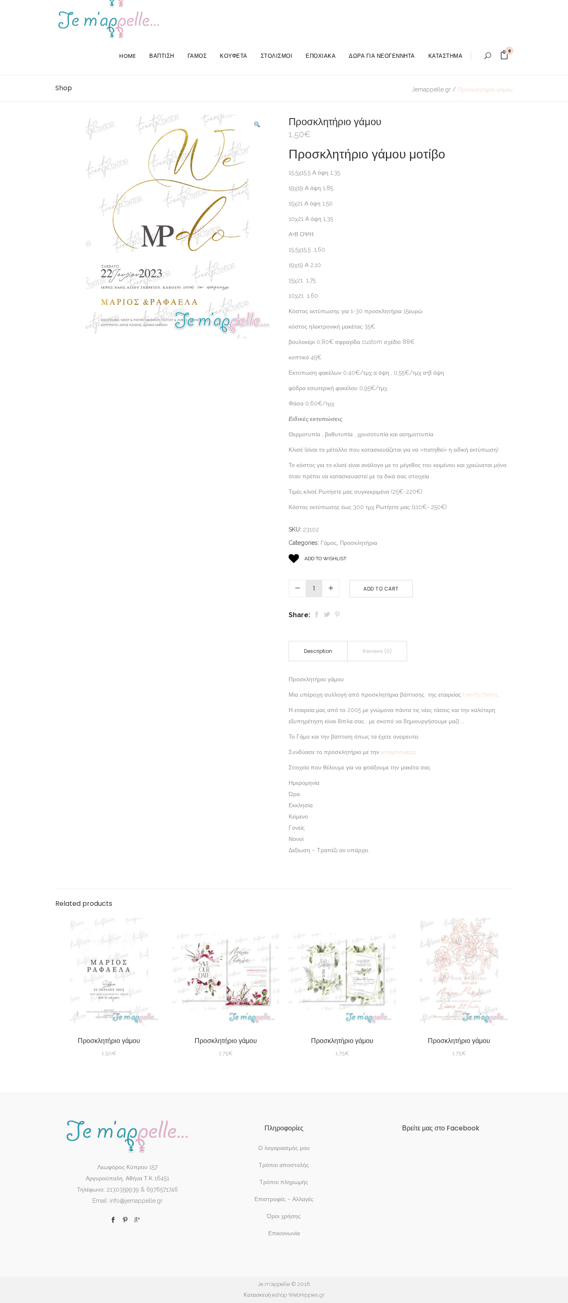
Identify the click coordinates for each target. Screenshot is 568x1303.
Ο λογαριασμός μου (284, 1148)
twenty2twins (480, 694)
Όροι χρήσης (284, 1216)
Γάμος (329, 542)
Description (318, 651)
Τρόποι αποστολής (284, 1165)
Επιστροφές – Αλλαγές (284, 1199)
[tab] (318, 651)
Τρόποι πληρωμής (283, 1182)
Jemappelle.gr (431, 89)
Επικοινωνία (284, 1233)
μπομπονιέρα (398, 752)
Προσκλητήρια (358, 542)
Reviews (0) (377, 651)
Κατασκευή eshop (265, 1295)
